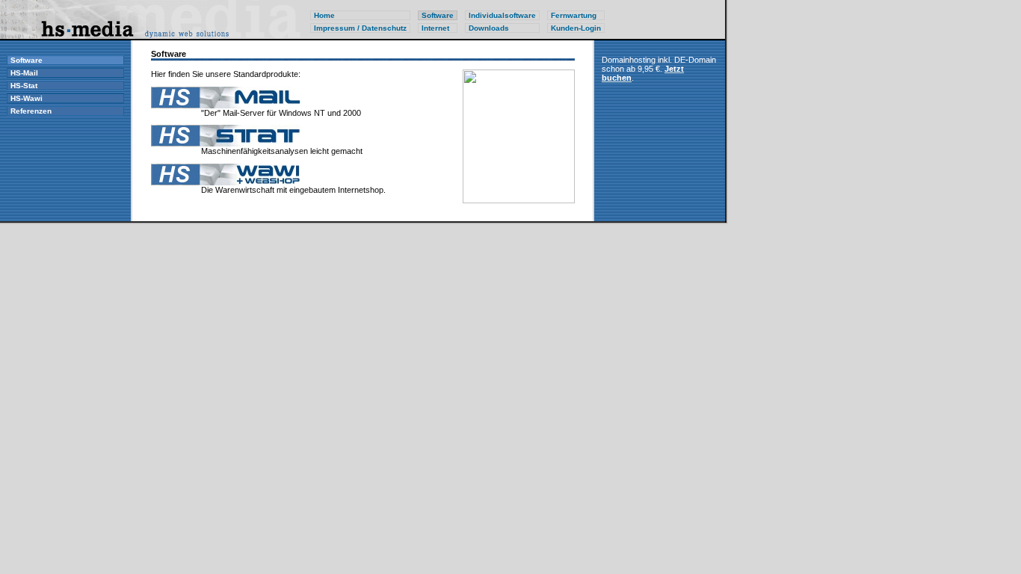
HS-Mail (24, 73)
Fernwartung (573, 15)
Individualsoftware (502, 15)
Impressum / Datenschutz (360, 28)
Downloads (489, 28)
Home (324, 15)
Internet (435, 28)
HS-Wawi (26, 98)
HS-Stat (23, 85)
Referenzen (31, 111)
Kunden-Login (576, 28)
